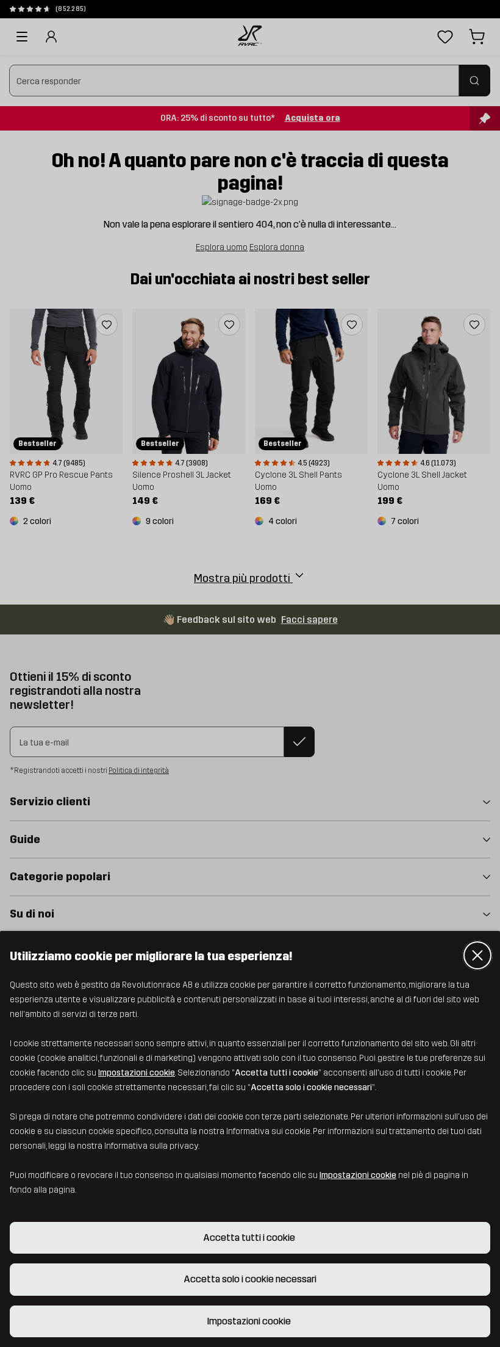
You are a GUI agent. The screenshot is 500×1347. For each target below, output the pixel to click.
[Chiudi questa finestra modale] (477, 955)
